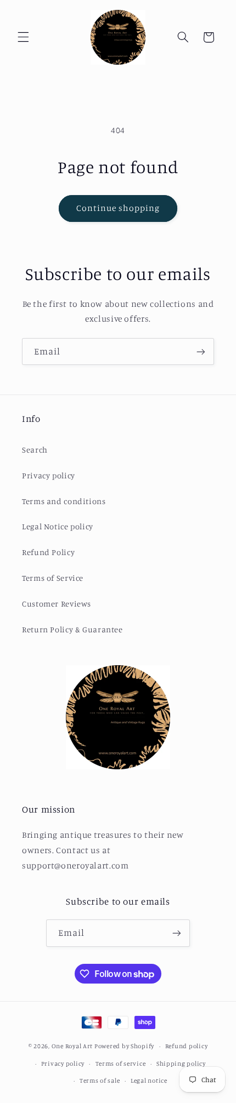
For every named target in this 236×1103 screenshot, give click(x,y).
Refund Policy (48, 552)
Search (35, 449)
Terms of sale (100, 1080)
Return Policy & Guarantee (72, 629)
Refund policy (186, 1046)
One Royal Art (72, 1046)
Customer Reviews (56, 603)
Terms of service (120, 1063)
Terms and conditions (64, 501)
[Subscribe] (200, 351)
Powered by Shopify (124, 1046)
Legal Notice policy (57, 526)
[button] (23, 37)
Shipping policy (181, 1063)
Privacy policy (48, 475)
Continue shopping (118, 208)
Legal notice (149, 1080)
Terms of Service (52, 577)
